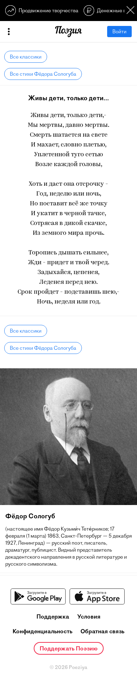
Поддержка (53, 616)
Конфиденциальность (42, 631)
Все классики (25, 57)
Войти (119, 31)
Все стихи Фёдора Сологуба (43, 74)
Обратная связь (102, 631)
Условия (88, 616)
